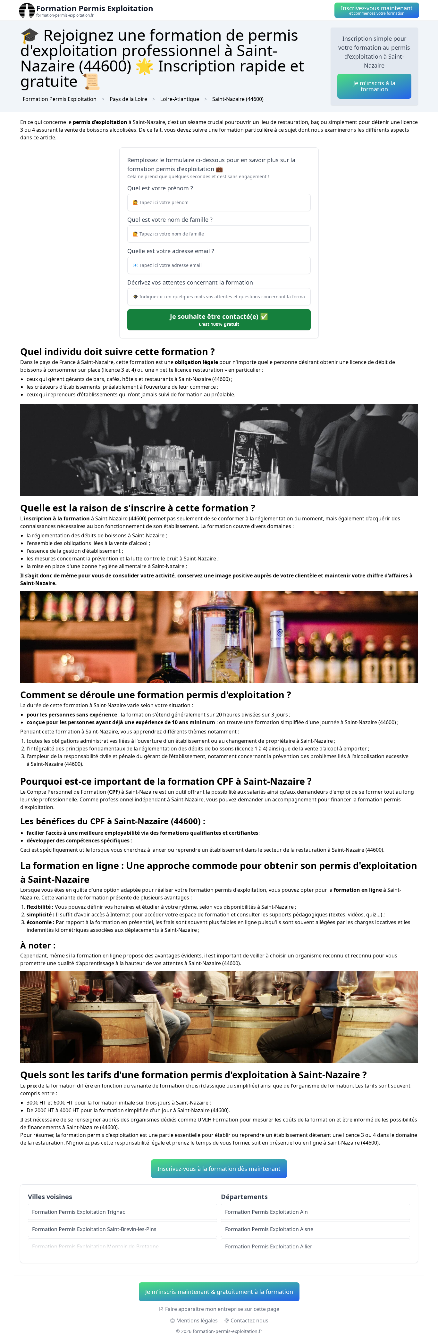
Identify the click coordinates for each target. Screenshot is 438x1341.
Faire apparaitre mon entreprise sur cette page (222, 1308)
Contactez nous (249, 1320)
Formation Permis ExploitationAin (266, 1211)
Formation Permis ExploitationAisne (269, 1229)
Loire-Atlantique (179, 99)
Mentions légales (197, 1320)
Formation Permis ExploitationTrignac (78, 1211)
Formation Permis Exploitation (60, 99)
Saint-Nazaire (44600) (238, 99)
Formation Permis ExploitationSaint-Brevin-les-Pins (94, 1229)
